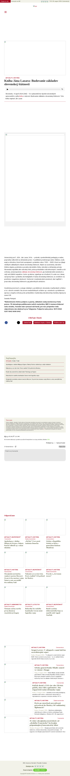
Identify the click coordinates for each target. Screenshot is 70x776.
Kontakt (33, 763)
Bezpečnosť (16, 537)
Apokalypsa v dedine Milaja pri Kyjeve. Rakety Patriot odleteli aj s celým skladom (28, 364)
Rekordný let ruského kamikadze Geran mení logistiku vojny (22, 375)
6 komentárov (50, 539)
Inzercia (28, 763)
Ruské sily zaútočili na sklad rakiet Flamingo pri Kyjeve (21, 372)
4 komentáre (7, 571)
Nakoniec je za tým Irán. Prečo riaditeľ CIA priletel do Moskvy (23, 368)
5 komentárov (60, 647)
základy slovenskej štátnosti (31, 272)
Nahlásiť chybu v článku (42, 322)
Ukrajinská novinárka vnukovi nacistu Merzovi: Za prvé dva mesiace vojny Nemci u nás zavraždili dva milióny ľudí (34, 380)
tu (43, 429)
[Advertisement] (35, 28)
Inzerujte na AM (15, 1)
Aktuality (9, 78)
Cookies (44, 763)
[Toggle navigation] (5, 12)
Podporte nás (5, 1)
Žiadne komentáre (30, 539)
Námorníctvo (17, 604)
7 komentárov (60, 665)
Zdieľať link (27, 322)
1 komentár (7, 539)
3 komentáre (60, 683)
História (16, 78)
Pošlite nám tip (59, 322)
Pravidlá (39, 763)
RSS (24, 763)
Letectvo (36, 604)
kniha (21, 96)
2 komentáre (28, 571)
